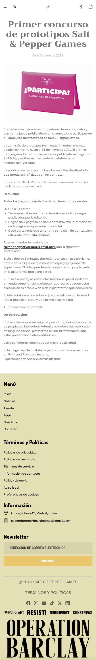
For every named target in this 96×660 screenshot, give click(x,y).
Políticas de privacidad (20, 452)
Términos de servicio (19, 466)
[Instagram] (36, 15)
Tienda (9, 408)
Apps (7, 415)
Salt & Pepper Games (55, 581)
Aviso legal (11, 487)
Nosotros (10, 422)
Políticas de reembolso (20, 459)
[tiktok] (52, 15)
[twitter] (60, 15)
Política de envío (15, 480)
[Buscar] (15, 7)
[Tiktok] (52, 603)
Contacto (10, 429)
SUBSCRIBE (48, 561)
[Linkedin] (68, 15)
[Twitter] (60, 603)
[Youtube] (44, 603)
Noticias (9, 401)
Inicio (7, 394)
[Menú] (5, 7)
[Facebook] (28, 15)
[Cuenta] (81, 7)
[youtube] (44, 15)
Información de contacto (22, 473)
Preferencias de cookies (21, 494)
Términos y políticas (48, 592)
